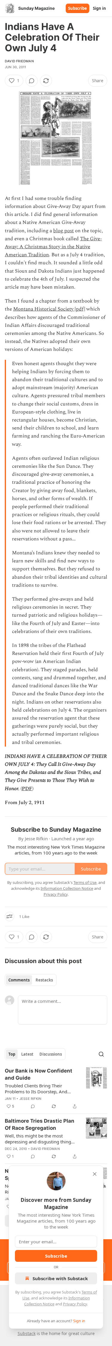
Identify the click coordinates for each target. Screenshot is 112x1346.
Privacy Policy (75, 1304)
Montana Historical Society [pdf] (49, 309)
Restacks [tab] (44, 980)
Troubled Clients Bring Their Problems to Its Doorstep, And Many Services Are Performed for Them (39, 1088)
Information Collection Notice (67, 888)
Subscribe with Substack (60, 1278)
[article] (56, 1088)
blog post (63, 231)
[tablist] (30, 980)
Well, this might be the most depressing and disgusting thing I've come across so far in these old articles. (41, 1139)
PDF (27, 789)
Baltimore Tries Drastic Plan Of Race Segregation (39, 1124)
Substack (27, 1333)
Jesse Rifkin (30, 1099)
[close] (94, 1174)
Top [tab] (11, 1054)
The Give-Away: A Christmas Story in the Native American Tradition (53, 247)
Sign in (99, 8)
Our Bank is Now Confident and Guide (38, 1074)
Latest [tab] (27, 1054)
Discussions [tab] (50, 1054)
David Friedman (19, 61)
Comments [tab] (19, 980)
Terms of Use (84, 882)
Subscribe (77, 8)
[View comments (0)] (32, 81)
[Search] (101, 1054)
